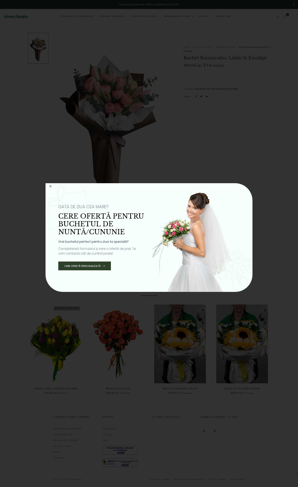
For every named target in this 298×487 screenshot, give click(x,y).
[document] (149, 243)
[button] (50, 186)
